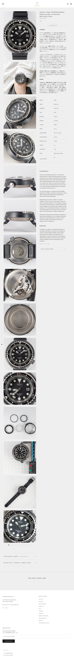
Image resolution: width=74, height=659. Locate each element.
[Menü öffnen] (3, 3)
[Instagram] (6, 608)
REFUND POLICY (43, 618)
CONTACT (41, 601)
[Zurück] (5, 545)
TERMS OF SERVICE (43, 616)
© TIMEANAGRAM (8, 653)
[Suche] (68, 4)
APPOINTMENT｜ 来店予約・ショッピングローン (16, 556)
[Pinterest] (48, 243)
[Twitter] (46, 243)
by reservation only (14, 604)
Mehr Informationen (47, 249)
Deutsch (6, 650)
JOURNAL (41, 611)
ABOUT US (41, 606)
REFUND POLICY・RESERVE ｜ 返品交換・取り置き (17, 562)
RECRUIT (41, 620)
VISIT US (41, 599)
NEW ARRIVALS (42, 604)
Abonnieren (9, 641)
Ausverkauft (53, 25)
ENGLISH (41, 613)
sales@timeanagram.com (8, 596)
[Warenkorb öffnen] (71, 4)
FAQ (40, 608)
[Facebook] (44, 243)
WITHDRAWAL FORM (44, 623)
